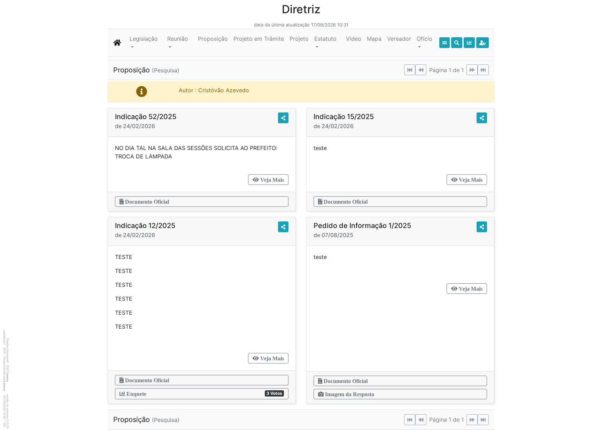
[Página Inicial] (117, 43)
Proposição (213, 38)
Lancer (7, 377)
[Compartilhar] (283, 117)
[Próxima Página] (472, 69)
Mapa (374, 38)
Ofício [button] (424, 38)
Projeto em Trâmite (258, 38)
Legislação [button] (144, 38)
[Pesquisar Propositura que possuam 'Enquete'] (469, 42)
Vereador (399, 38)
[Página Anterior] (420, 69)
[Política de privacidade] (482, 42)
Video (353, 38)
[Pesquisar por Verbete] (456, 42)
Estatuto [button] (325, 38)
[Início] (444, 42)
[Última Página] (483, 69)
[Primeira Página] (409, 69)
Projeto (299, 38)
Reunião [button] (177, 38)
